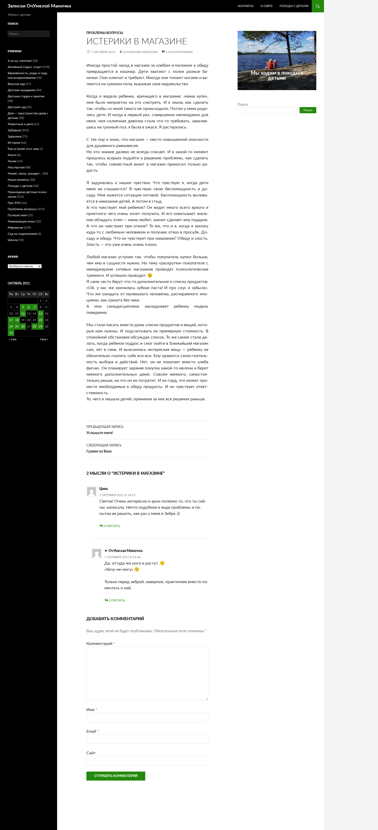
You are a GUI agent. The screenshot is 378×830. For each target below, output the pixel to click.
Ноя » (44, 339)
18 (17, 320)
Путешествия (17, 215)
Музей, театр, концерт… (25, 173)
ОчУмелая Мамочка (140, 52)
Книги (12, 155)
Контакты (246, 6)
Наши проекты (18, 179)
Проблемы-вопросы (104, 32)
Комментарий (100, 644)
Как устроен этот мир (23, 148)
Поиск (243, 105)
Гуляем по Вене (104, 448)
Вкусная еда (16, 83)
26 (23, 326)
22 (40, 320)
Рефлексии (15, 227)
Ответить (112, 526)
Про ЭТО (14, 202)
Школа (13, 239)
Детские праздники (21, 90)
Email (92, 731)
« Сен (12, 339)
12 (23, 313)
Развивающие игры (21, 221)
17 (11, 320)
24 (11, 326)
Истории (14, 142)
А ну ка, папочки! (20, 60)
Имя (91, 710)
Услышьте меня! (105, 430)
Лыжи (12, 161)
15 (40, 313)
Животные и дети (20, 124)
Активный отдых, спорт (25, 66)
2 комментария (179, 52)
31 (11, 332)
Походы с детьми (294, 6)
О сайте (266, 6)
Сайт (91, 753)
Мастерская (16, 167)
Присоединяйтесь (288, 92)
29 (40, 326)
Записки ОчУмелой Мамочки (39, 6)
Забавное (14, 130)
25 (17, 326)
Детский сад (16, 107)
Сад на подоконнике (22, 233)
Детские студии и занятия (26, 96)
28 (34, 326)
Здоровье (14, 136)
